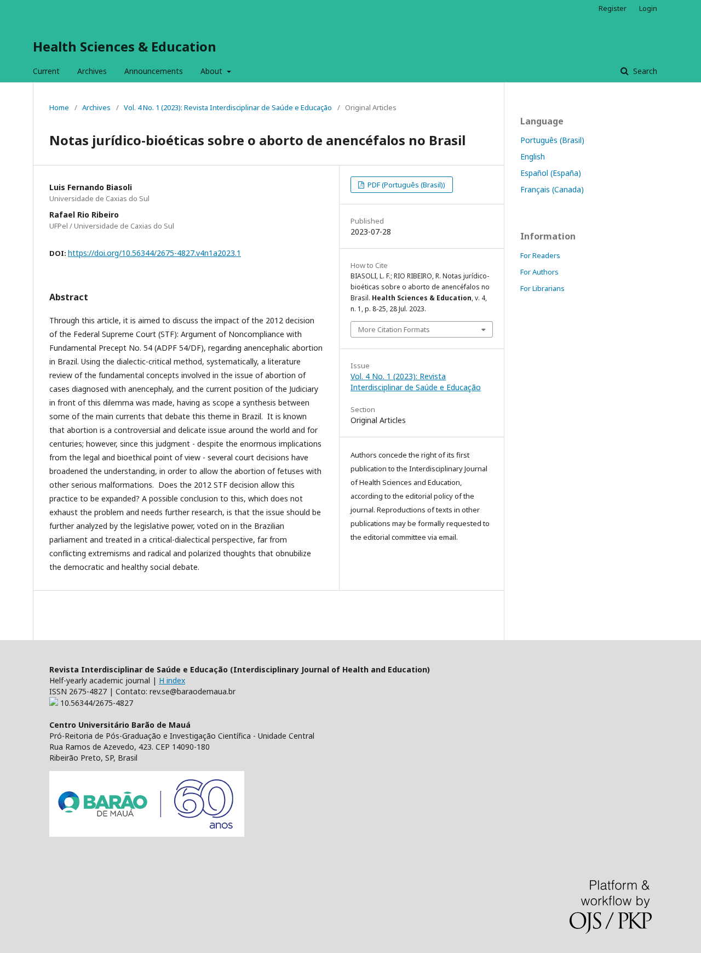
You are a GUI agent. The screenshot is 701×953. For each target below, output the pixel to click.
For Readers (540, 255)
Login (648, 8)
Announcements (153, 71)
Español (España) (550, 173)
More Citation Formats (394, 329)
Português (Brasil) (552, 140)
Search (644, 71)
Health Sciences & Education (124, 46)
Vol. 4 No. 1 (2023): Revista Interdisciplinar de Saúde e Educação (228, 107)
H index (172, 680)
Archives (92, 71)
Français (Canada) (552, 189)
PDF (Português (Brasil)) (405, 185)
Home (59, 107)
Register (613, 8)
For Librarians (542, 288)
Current (46, 71)
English (532, 156)
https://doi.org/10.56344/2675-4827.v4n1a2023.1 (154, 253)
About (212, 71)
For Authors (539, 272)
